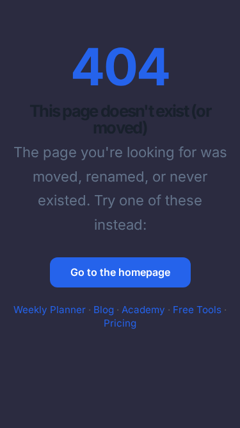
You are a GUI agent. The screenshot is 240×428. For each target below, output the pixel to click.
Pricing (120, 323)
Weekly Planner (49, 310)
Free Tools (197, 310)
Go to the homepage (120, 272)
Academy (143, 310)
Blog (103, 310)
